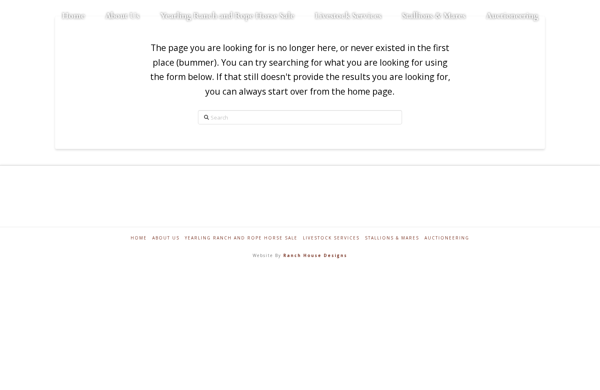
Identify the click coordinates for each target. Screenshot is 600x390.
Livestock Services (331, 238)
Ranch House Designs (315, 255)
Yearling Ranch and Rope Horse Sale (241, 238)
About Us (166, 238)
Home (139, 238)
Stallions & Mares (392, 238)
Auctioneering (446, 238)
